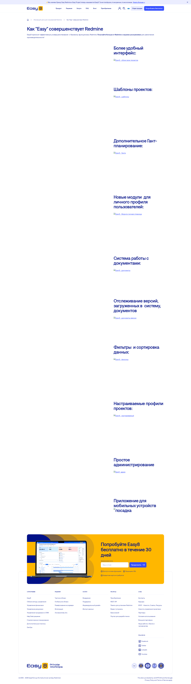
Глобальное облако (61, 602)
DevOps (29, 627)
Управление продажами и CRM (38, 613)
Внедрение (86, 598)
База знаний (115, 613)
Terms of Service (162, 680)
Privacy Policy (149, 680)
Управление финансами (35, 605)
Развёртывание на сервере (64, 605)
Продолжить (136, 565)
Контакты (141, 598)
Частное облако (60, 598)
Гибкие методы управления (36, 602)
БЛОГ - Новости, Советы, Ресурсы (150, 605)
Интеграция (59, 609)
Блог (95, 8)
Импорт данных (88, 609)
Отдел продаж (137, 8)
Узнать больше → (139, 2)
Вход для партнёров (145, 620)
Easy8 (29, 598)
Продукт (59, 8)
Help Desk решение (33, 616)
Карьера (141, 602)
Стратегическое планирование (38, 620)
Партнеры (141, 613)
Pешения (69, 8)
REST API (114, 602)
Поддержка (87, 602)
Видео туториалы (117, 609)
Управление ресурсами (35, 609)
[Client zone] (119, 8)
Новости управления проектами (149, 609)
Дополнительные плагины (36, 624)
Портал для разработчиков (120, 616)
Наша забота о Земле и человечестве (146, 625)
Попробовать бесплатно (154, 8)
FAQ (87, 8)
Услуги (79, 8)
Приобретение (106, 8)
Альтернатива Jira (61, 613)
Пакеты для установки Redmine (121, 605)
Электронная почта (107, 561)
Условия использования (146, 616)
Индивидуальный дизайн (91, 605)
